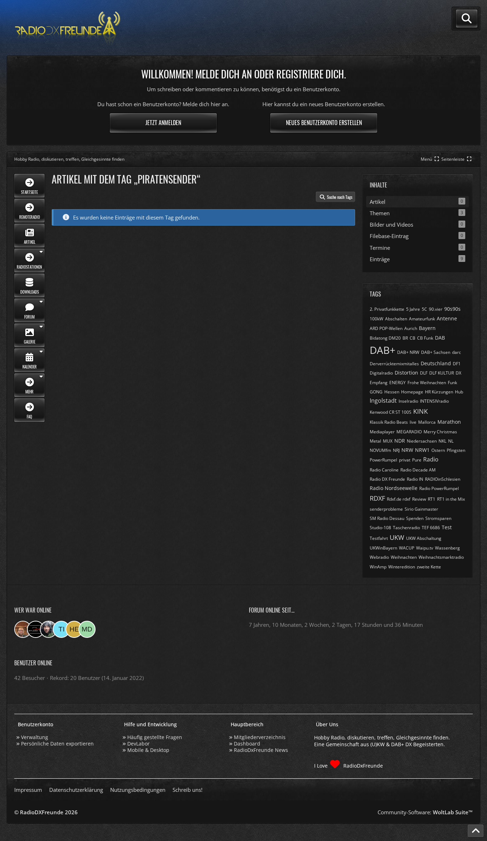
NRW (407, 450)
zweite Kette (429, 567)
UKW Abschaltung (423, 538)
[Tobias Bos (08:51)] (22, 629)
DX (458, 373)
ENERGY (397, 383)
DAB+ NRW (408, 352)
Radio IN (415, 479)
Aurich (410, 328)
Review (419, 499)
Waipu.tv (424, 548)
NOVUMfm (380, 450)
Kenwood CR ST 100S (390, 412)
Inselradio (408, 401)
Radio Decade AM (418, 470)
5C (424, 309)
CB (412, 338)
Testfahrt (379, 538)
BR (405, 338)
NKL (442, 441)
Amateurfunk (422, 319)
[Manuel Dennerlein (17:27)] (87, 629)
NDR (399, 440)
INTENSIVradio (434, 401)
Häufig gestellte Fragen (154, 737)
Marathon (449, 421)
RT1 (431, 499)
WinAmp (378, 567)
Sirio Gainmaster (421, 509)
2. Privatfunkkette (387, 309)
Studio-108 (380, 528)
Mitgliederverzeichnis (260, 737)
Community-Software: (425, 812)
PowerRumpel (383, 460)
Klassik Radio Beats (389, 422)
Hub (459, 392)
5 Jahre (413, 309)
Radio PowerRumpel (439, 488)
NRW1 (422, 450)
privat (404, 460)
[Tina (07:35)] (61, 629)
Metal (375, 441)
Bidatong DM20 (385, 338)
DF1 (457, 364)
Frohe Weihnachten (426, 383)
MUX (388, 441)
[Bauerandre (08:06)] (48, 629)
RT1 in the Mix (451, 499)
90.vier (435, 309)
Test (447, 527)
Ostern (438, 450)
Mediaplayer (382, 432)
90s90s (452, 308)
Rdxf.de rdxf (398, 499)
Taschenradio (406, 528)
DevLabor (138, 743)
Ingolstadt (383, 400)
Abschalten (396, 319)
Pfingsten (456, 450)
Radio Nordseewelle (393, 488)
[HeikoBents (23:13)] (74, 629)
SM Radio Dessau (387, 518)
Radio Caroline (384, 470)
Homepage (412, 392)
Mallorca (427, 422)
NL (450, 441)
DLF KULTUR (441, 373)
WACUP (406, 548)
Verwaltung (34, 737)
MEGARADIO (409, 432)
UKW (397, 537)
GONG (376, 392)
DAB (440, 337)
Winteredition (401, 567)
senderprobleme (386, 509)
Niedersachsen (422, 441)
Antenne (447, 318)
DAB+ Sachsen (435, 352)
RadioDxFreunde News (261, 750)
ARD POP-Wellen (386, 328)
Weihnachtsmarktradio (441, 557)
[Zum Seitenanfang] (475, 831)
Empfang (379, 383)
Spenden (415, 518)
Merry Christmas (440, 432)
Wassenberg (447, 548)
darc (456, 352)
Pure (416, 460)
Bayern (427, 328)
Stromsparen (438, 518)
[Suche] (466, 18)
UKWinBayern (383, 548)
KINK (420, 411)
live (413, 422)
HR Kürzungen (439, 392)
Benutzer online (33, 663)
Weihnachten (404, 557)
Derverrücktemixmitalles (394, 364)
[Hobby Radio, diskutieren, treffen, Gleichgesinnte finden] (67, 28)
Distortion (406, 372)
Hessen (391, 392)
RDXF (377, 498)
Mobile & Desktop (148, 750)
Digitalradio (381, 373)
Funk (452, 383)
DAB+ (382, 350)
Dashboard (247, 743)
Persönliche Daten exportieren (57, 743)
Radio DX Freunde (387, 479)
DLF (423, 373)
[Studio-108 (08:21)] (35, 629)
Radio (431, 459)
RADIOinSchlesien (442, 479)
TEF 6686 (431, 528)
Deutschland (436, 363)
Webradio (379, 557)
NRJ (396, 450)
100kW (376, 319)
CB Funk (425, 338)
